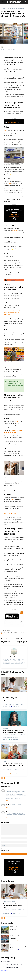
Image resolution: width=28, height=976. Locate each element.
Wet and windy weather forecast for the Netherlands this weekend (7, 640)
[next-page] (4, 778)
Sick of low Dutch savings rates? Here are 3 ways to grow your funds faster (13, 765)
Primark (7, 418)
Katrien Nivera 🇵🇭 (14, 931)
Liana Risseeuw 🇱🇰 (7, 773)
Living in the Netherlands (16, 8)
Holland (5, 443)
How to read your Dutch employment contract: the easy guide (12, 698)
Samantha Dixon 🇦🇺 (7, 706)
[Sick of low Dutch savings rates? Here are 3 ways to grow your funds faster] (14, 751)
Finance (4, 8)
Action (6, 127)
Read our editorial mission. (6, 633)
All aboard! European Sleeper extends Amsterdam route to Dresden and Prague (21, 640)
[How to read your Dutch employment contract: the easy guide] (14, 684)
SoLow (7, 178)
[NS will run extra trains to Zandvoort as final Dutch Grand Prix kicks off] (5, 939)
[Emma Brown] (2, 47)
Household (5, 728)
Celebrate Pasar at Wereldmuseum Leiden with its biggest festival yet (15, 966)
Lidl (5, 329)
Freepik (8, 630)
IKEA (6, 254)
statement (14, 97)
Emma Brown (7, 46)
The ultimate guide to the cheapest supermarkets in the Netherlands (14, 312)
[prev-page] (2, 778)
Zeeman (7, 495)
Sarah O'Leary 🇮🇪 (6, 739)
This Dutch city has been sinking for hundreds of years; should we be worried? (18, 928)
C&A (6, 448)
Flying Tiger (9, 225)
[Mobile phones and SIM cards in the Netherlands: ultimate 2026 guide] (14, 718)
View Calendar (4, 970)
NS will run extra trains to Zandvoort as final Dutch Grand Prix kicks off (18, 937)
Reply (7, 800)
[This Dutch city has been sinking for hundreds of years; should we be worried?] (5, 930)
